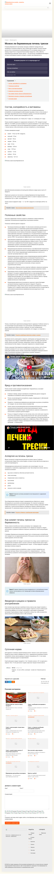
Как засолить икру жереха (35, 750)
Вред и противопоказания (15, 88)
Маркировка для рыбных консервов (16, 773)
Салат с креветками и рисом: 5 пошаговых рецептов (14, 751)
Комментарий (8, 794)
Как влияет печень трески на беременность (20, 93)
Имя (6, 788)
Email (21, 788)
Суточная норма (12, 98)
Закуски (32, 847)
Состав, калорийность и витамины (17, 83)
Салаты (32, 844)
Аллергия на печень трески (15, 91)
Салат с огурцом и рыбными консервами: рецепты (36, 728)
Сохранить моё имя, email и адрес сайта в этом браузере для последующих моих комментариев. (26, 818)
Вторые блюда (31, 838)
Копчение (33, 853)
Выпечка (33, 841)
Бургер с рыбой (32, 773)
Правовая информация (11, 836)
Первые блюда (31, 833)
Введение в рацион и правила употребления (20, 96)
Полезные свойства (13, 86)
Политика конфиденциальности (13, 835)
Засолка (33, 850)
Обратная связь (42, 833)
